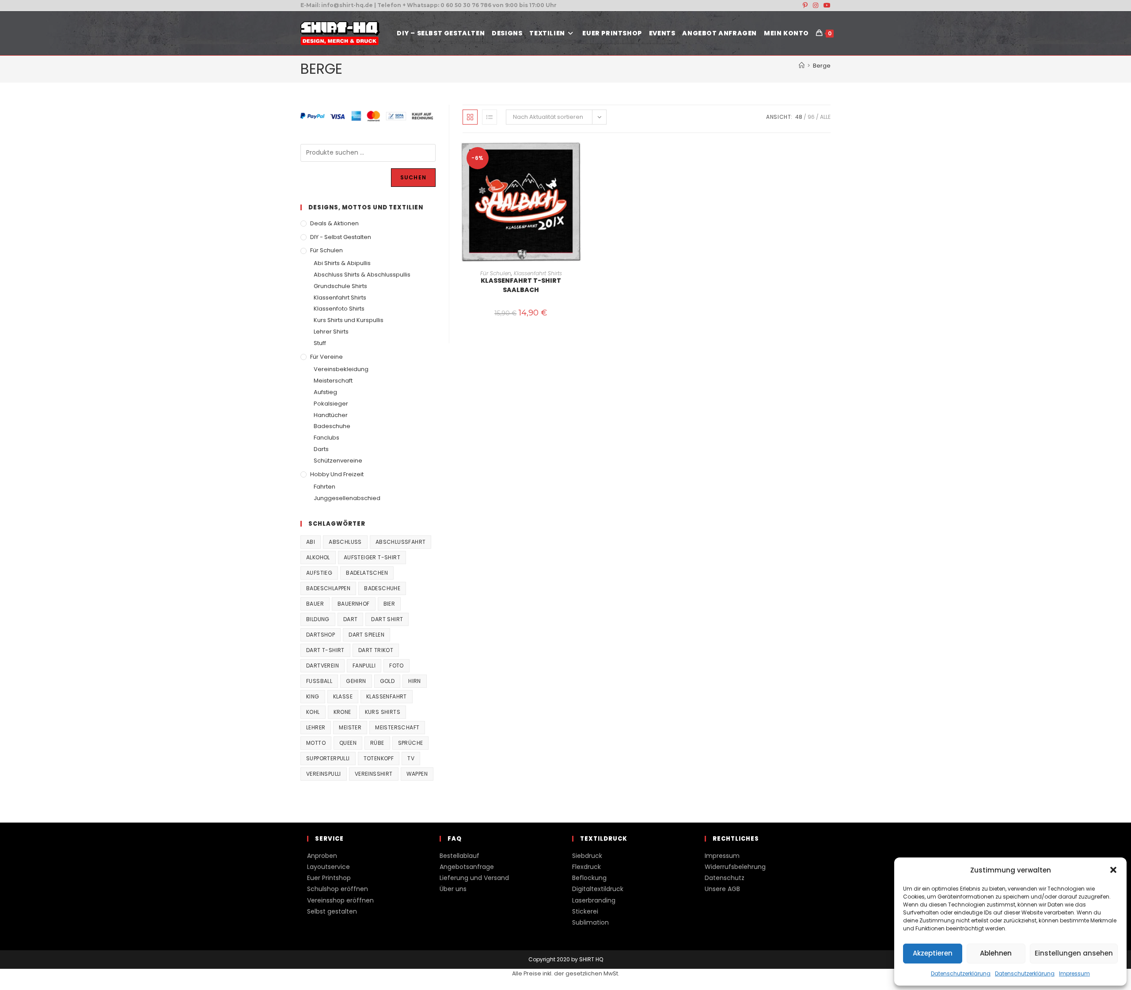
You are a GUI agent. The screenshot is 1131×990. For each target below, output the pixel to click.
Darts (321, 449)
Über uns (453, 888)
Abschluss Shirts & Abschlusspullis (362, 274)
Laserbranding (593, 900)
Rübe (377, 743)
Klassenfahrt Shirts (538, 273)
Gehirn (356, 681)
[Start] (802, 65)
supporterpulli (328, 758)
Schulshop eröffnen (337, 888)
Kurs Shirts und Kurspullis (348, 320)
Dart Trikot (375, 650)
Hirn (414, 681)
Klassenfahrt (386, 696)
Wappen (417, 774)
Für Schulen (495, 273)
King (312, 696)
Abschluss (345, 542)
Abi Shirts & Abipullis (342, 263)
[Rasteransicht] (470, 117)
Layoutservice (328, 866)
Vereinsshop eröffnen (340, 900)
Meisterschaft (333, 380)
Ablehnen (996, 953)
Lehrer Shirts (331, 331)
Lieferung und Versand (474, 877)
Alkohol (318, 557)
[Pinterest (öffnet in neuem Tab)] (805, 5)
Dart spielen (366, 634)
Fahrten (324, 486)
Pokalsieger (331, 403)
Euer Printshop (329, 877)
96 (811, 117)
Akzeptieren (933, 953)
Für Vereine (326, 357)
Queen (348, 743)
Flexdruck (586, 866)
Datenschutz (724, 877)
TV (410, 758)
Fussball (319, 681)
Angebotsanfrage (467, 866)
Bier (389, 603)
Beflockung (589, 877)
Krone (342, 712)
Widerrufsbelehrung (735, 866)
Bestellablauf (459, 855)
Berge (822, 65)
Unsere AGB (722, 888)
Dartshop (320, 634)
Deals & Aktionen (334, 223)
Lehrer (315, 727)
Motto (316, 743)
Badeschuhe (332, 426)
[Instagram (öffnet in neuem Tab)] (815, 5)
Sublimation (590, 922)
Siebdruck (587, 855)
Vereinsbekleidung (341, 369)
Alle (825, 117)
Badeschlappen (328, 588)
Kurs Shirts (382, 712)
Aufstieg (325, 392)
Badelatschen (367, 573)
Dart (350, 619)
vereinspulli (323, 774)
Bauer (315, 603)
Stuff (320, 343)
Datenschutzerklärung (961, 973)
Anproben (322, 855)
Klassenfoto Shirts (339, 308)
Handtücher (331, 415)
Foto (396, 665)
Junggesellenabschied (347, 498)
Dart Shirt (387, 619)
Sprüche (410, 743)
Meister (350, 727)
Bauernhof (354, 603)
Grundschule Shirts (340, 286)
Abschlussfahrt (401, 542)
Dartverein (322, 665)
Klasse (343, 696)
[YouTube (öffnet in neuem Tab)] (826, 5)
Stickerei (585, 911)
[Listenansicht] (489, 117)
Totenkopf (379, 758)
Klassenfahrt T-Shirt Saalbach (521, 285)
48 (798, 117)
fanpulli (364, 665)
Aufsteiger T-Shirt (372, 557)
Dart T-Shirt (325, 650)
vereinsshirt (374, 774)
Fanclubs (326, 437)
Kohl (313, 712)
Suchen (413, 177)
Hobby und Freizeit (337, 474)
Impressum (1074, 973)
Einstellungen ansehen (1074, 953)
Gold (387, 681)
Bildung (318, 619)
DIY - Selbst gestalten (340, 237)
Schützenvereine (338, 460)
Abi (310, 542)
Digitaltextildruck (597, 888)
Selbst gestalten (332, 911)
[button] (1113, 869)
